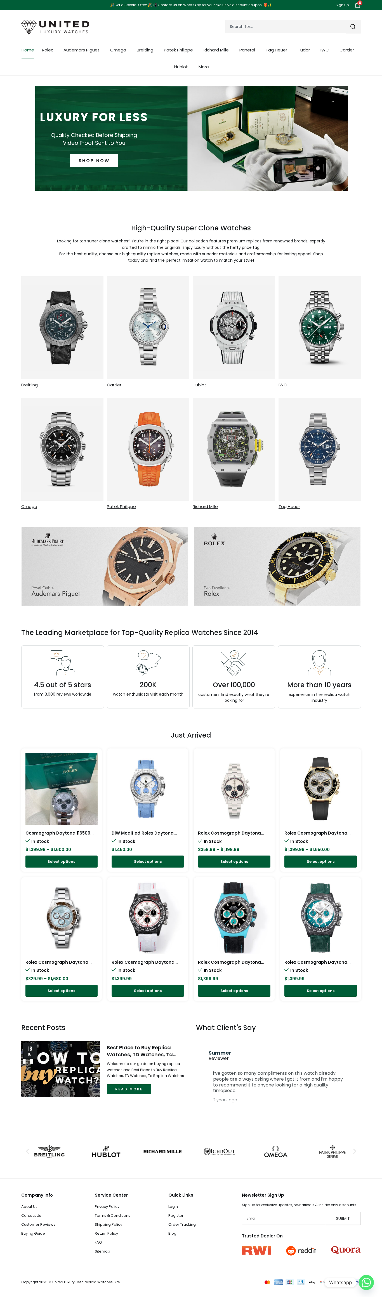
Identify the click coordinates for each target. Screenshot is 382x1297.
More (204, 67)
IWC (324, 50)
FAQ (98, 1242)
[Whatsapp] (366, 1282)
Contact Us (31, 1215)
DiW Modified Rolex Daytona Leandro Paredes (143, 836)
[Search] (353, 26)
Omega (118, 50)
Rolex (47, 50)
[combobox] (285, 26)
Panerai (247, 50)
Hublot (181, 67)
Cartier (346, 50)
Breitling (145, 50)
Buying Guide (33, 1233)
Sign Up (342, 5)
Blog (172, 1233)
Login (173, 1206)
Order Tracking (182, 1224)
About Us (29, 1206)
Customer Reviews (38, 1224)
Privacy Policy (107, 1206)
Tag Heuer (276, 50)
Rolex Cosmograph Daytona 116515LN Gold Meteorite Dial (315, 836)
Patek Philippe (178, 50)
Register (175, 1215)
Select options (61, 861)
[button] (27, 1151)
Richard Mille (216, 50)
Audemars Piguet (81, 50)
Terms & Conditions (112, 1215)
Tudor (304, 50)
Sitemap (102, 1251)
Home (28, 50)
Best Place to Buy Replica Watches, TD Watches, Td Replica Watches (140, 1051)
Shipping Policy (108, 1224)
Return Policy (106, 1233)
